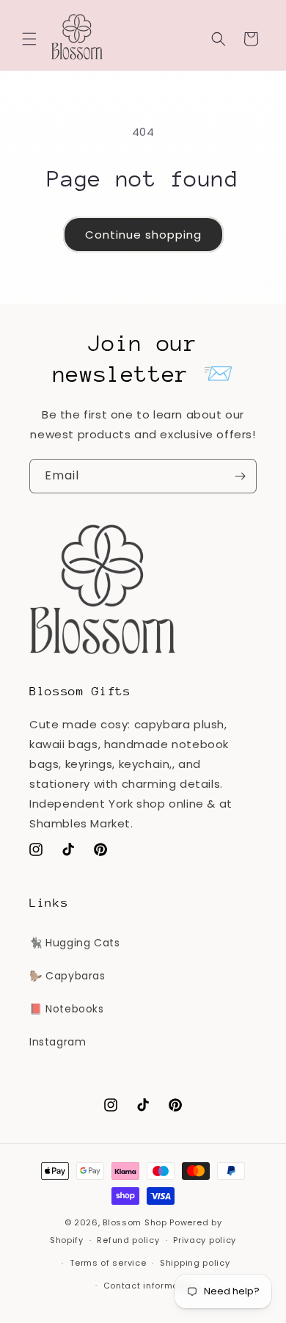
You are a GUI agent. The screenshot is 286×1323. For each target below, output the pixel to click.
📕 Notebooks (66, 1008)
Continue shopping (143, 234)
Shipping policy (195, 1263)
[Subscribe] (240, 476)
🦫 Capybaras (67, 975)
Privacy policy (204, 1240)
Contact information (150, 1285)
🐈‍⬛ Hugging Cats (74, 942)
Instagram (57, 1041)
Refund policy (128, 1240)
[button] (29, 39)
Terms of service (108, 1263)
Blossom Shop (134, 1222)
